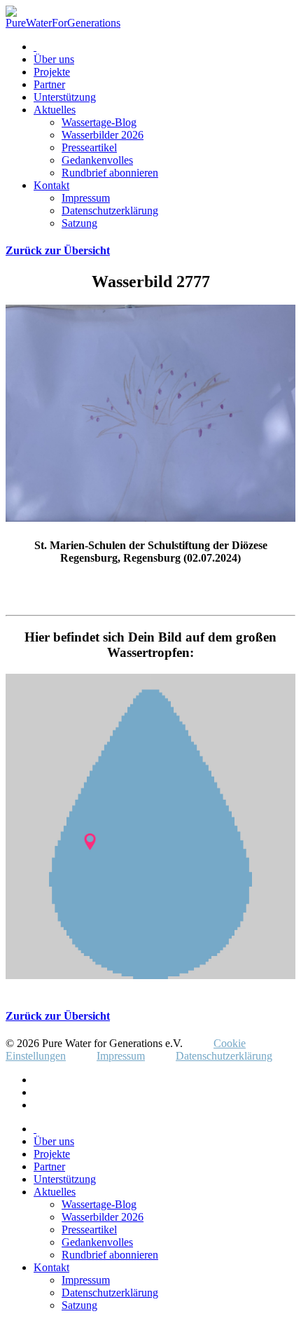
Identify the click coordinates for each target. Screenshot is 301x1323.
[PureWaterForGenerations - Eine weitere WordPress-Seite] (63, 23)
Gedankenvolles (97, 160)
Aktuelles (55, 110)
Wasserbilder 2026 (103, 135)
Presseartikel (89, 147)
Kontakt (51, 185)
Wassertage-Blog (99, 122)
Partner (49, 84)
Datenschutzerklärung (110, 210)
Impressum (86, 198)
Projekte (52, 72)
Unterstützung (65, 97)
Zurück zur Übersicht (58, 250)
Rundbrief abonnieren (110, 173)
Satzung (79, 223)
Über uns (54, 59)
